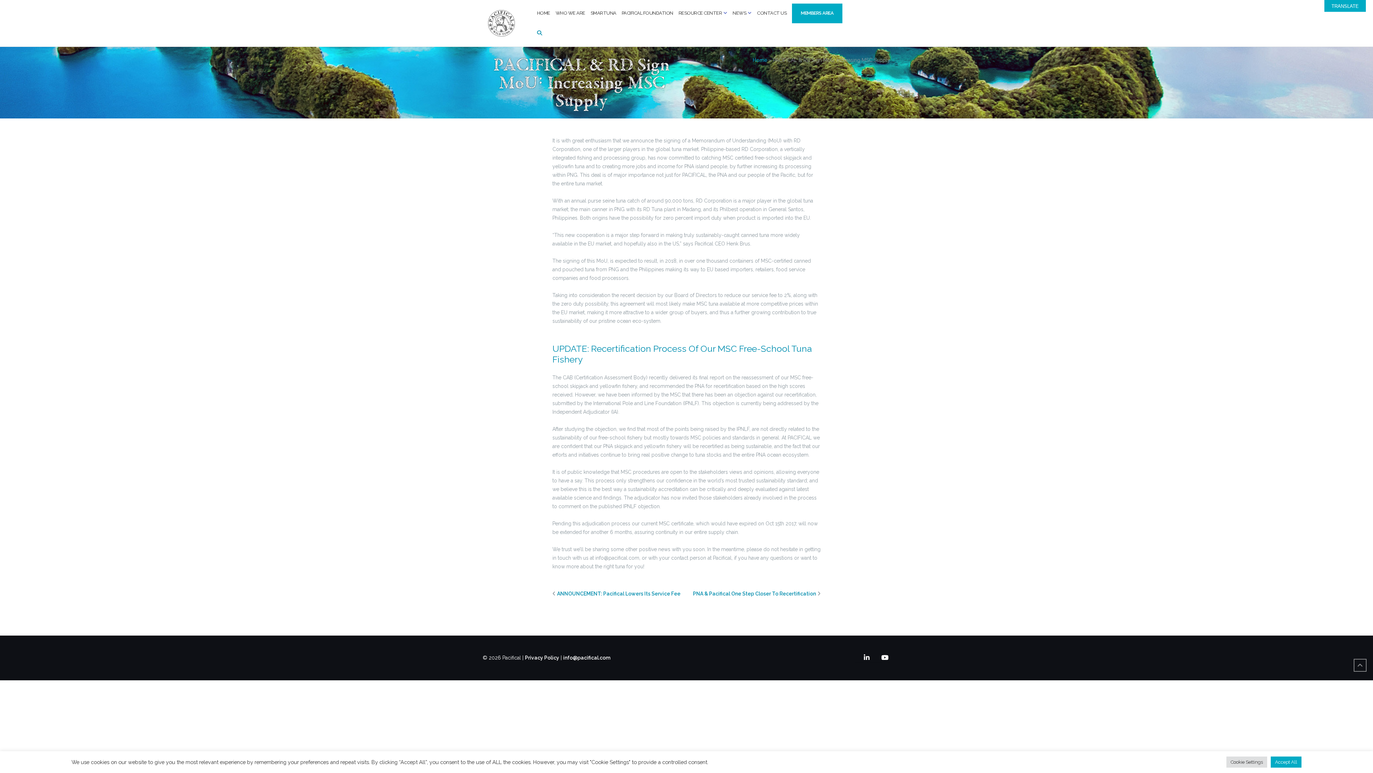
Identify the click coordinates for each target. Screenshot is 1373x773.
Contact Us (772, 13)
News (739, 13)
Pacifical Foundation (647, 13)
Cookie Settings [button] (1247, 762)
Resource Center (700, 13)
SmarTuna (603, 13)
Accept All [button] (1286, 762)
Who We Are (570, 13)
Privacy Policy (542, 658)
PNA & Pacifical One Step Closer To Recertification (754, 594)
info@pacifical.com (586, 658)
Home (543, 13)
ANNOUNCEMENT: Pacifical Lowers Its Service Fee (618, 594)
